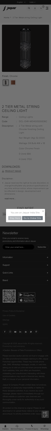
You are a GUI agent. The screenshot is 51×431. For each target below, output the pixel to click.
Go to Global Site (32, 218)
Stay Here (15, 218)
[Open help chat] (45, 414)
